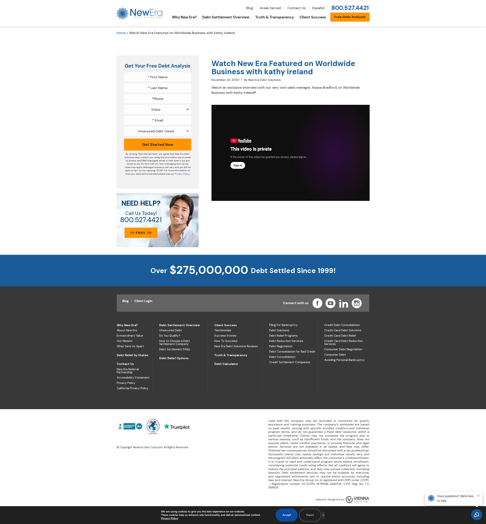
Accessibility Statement (133, 378)
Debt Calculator (226, 364)
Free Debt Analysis (350, 17)
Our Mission (125, 341)
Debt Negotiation (281, 346)
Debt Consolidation (282, 357)
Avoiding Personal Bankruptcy (344, 360)
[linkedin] (344, 303)
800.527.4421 (141, 219)
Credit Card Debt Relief (340, 336)
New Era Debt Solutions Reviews (236, 346)
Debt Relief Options (174, 358)
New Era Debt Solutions (264, 80)
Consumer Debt (335, 355)
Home (121, 33)
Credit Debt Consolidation (342, 325)
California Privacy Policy (132, 388)
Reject (310, 515)
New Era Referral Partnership (128, 370)
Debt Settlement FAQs (174, 349)
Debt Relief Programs (283, 336)
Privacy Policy (126, 383)
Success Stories (225, 336)
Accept (286, 515)
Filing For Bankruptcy (283, 325)
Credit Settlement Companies (289, 362)
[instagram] (357, 303)
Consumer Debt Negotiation (343, 349)
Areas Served (270, 8)
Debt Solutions (279, 330)
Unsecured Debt (170, 330)
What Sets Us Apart (130, 346)
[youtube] (330, 303)
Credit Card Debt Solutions (342, 330)
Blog (249, 8)
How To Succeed (225, 341)
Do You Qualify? (169, 336)
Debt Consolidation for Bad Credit (292, 352)
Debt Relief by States (132, 355)
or (141, 233)
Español (318, 8)
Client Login (143, 301)
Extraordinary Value (130, 336)
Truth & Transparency (230, 355)
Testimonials (222, 330)
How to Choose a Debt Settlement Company (174, 342)
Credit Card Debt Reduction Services (343, 342)
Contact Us (296, 8)
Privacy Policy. (182, 173)
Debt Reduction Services (286, 341)
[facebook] (317, 303)
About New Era (127, 330)
